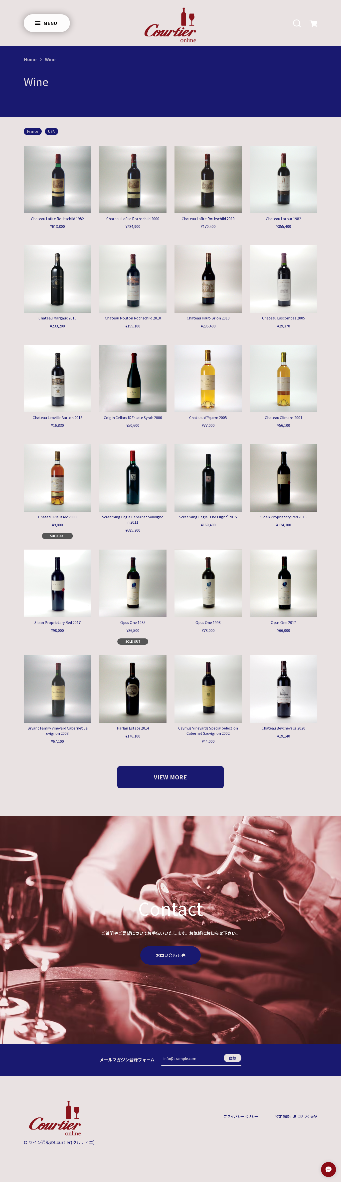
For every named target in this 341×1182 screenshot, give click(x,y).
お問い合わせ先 (170, 955)
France (32, 131)
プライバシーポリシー (240, 1116)
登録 (232, 1057)
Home (30, 59)
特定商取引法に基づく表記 (296, 1116)
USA (51, 131)
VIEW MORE (170, 777)
